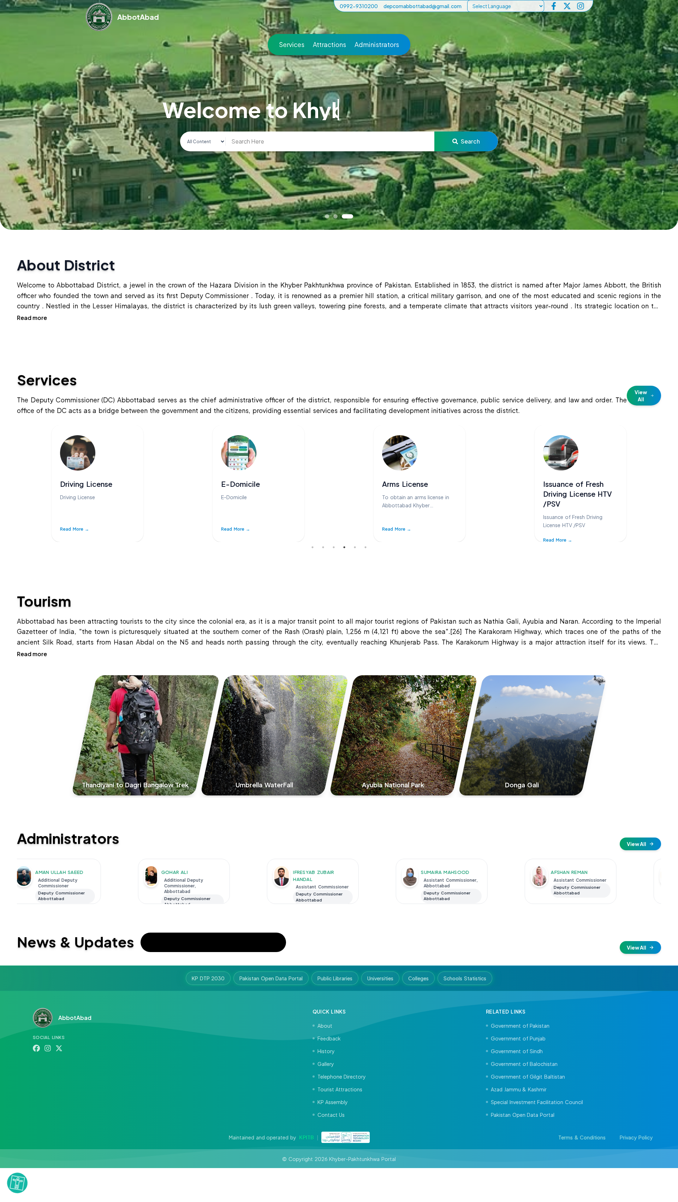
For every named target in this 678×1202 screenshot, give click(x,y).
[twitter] (567, 6)
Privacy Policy (636, 1137)
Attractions (329, 44)
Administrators (377, 44)
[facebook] (554, 6)
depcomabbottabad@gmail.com (422, 6)
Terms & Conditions (582, 1137)
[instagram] (580, 6)
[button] (17, 1180)
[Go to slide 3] (351, 216)
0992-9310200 (359, 6)
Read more (32, 317)
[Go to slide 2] (342, 216)
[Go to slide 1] (330, 216)
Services (291, 44)
